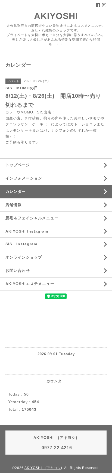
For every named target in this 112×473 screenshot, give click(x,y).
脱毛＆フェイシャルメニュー (31, 218)
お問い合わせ (17, 270)
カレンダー (15, 191)
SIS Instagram (21, 244)
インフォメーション (23, 178)
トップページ (17, 165)
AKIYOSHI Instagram (26, 231)
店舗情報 (13, 205)
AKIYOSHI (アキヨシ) (43, 468)
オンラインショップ (23, 257)
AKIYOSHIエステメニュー (29, 284)
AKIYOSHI (60, 16)
